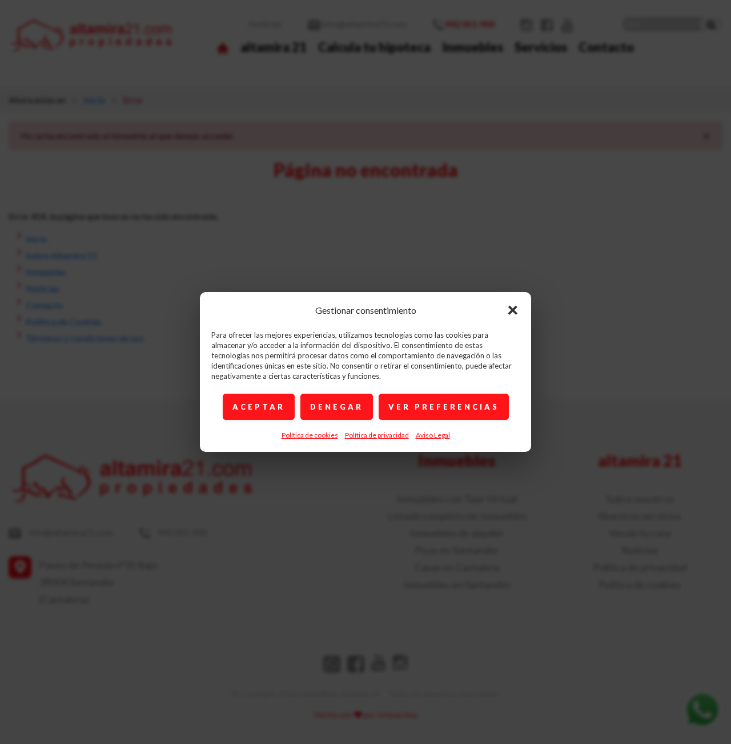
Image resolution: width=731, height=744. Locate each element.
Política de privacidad (377, 435)
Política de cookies (310, 435)
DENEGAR (336, 406)
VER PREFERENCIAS (443, 406)
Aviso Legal (433, 435)
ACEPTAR (258, 406)
